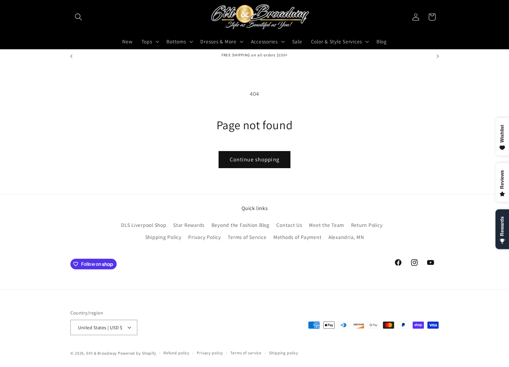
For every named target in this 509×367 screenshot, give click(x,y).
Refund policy (176, 352)
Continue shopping (254, 159)
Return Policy (367, 225)
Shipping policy (283, 352)
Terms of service (246, 352)
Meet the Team (326, 225)
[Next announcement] (437, 56)
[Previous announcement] (71, 56)
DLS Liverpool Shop (143, 225)
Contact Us (289, 225)
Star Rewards (188, 225)
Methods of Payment (297, 237)
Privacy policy (210, 352)
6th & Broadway (101, 353)
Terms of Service (247, 237)
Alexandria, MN (346, 237)
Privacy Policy (204, 237)
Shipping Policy (163, 237)
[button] (78, 17)
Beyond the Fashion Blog (240, 225)
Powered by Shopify (137, 353)
